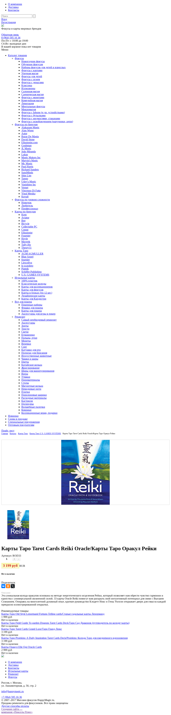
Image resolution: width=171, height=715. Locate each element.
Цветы (25, 361)
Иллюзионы (28, 88)
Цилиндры (27, 403)
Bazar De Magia (30, 136)
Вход (4, 19)
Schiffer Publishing (31, 271)
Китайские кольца (31, 364)
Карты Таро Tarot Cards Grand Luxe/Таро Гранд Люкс (31, 629)
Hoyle (24, 238)
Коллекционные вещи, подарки (39, 413)
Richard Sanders (30, 169)
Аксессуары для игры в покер (38, 313)
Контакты (13, 10)
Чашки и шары (29, 358)
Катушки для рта (31, 349)
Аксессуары (28, 322)
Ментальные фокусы (33, 106)
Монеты (26, 340)
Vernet (24, 187)
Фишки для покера (32, 307)
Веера (24, 373)
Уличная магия (29, 73)
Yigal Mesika (28, 193)
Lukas (24, 154)
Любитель (27, 205)
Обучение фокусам (32, 64)
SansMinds (27, 172)
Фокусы (19, 58)
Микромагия (28, 109)
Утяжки (25, 376)
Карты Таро (21, 250)
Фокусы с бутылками (33, 115)
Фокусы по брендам (26, 124)
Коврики (26, 409)
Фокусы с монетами (32, 97)
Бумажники (28, 334)
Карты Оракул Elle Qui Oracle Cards (21, 647)
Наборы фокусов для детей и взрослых (43, 67)
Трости (25, 328)
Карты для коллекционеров (37, 286)
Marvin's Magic (29, 160)
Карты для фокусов (32, 289)
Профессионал (29, 208)
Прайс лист (7, 430)
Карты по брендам (25, 211)
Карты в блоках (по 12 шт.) (36, 292)
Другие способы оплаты (15, 706)
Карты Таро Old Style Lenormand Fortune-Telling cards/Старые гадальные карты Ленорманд (52, 613)
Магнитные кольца (32, 385)
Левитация (27, 103)
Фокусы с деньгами (32, 82)
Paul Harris (27, 166)
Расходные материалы (34, 397)
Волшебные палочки (33, 406)
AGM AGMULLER (32, 253)
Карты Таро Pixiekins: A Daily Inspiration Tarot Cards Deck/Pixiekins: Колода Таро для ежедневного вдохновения (64, 638)
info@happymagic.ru (12, 691)
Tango (24, 178)
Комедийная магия (32, 100)
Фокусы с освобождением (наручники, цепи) (47, 121)
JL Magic (26, 148)
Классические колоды (33, 283)
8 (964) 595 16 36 (10, 31)
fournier (25, 259)
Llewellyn (26, 262)
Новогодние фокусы (33, 61)
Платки (25, 391)
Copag (24, 229)
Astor (24, 133)
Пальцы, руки (29, 337)
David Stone (28, 139)
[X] (13, 586)
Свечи (25, 331)
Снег (24, 346)
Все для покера (23, 301)
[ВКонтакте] (3, 586)
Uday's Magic (28, 181)
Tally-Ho (26, 244)
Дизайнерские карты (33, 295)
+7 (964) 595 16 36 (11, 697)
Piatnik (25, 268)
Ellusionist (26, 232)
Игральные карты (25, 277)
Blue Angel (27, 256)
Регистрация (8, 22)
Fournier (25, 235)
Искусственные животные (36, 355)
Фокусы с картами (31, 70)
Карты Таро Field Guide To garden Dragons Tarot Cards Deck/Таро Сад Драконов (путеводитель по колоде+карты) (65, 623)
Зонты (25, 325)
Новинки (13, 416)
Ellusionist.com (29, 142)
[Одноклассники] (8, 586)
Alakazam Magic (30, 127)
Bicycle (25, 223)
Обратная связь (10, 34)
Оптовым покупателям (21, 425)
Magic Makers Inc (31, 157)
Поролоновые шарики (34, 394)
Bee (23, 220)
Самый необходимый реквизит (39, 319)
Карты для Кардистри (33, 298)
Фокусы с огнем (30, 79)
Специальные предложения (24, 422)
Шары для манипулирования (37, 370)
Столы (25, 382)
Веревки (26, 343)
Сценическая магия (32, 94)
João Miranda (28, 151)
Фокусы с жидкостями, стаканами (40, 118)
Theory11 (26, 247)
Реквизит (20, 316)
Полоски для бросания (34, 352)
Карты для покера (31, 310)
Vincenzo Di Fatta (31, 190)
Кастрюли (27, 400)
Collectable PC (29, 226)
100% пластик (29, 280)
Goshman (26, 145)
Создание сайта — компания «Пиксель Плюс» (17, 710)
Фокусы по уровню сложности (32, 199)
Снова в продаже (18, 419)
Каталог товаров (17, 55)
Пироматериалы (30, 379)
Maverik (25, 241)
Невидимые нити (31, 388)
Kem (24, 214)
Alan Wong (27, 130)
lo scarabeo (27, 265)
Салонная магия (30, 91)
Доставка (13, 7)
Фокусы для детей (31, 76)
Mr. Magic (26, 163)
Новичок (26, 202)
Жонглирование (30, 367)
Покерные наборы (31, 304)
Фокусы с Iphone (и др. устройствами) (43, 112)
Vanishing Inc (28, 184)
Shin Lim (26, 175)
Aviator (25, 217)
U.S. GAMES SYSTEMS (35, 274)
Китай (25, 196)
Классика (26, 85)
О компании (15, 4)
